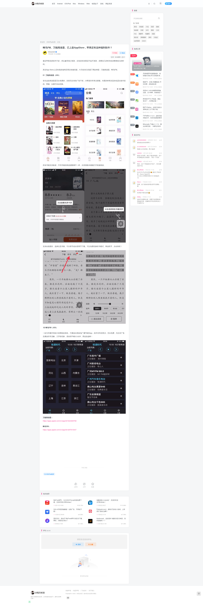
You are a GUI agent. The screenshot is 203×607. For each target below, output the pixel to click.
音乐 (135, 27)
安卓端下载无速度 (142, 193)
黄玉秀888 (140, 170)
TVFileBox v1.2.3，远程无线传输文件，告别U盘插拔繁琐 (152, 117)
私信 (123, 53)
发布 (169, 3)
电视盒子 (95, 3)
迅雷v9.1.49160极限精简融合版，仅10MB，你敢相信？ (152, 91)
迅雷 (152, 27)
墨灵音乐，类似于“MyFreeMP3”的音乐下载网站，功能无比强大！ (67, 519)
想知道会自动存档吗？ (144, 142)
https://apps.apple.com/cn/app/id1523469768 (59, 421)
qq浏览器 (137, 41)
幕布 (150, 37)
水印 (147, 30)
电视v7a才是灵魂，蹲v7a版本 (146, 149)
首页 (53, 3)
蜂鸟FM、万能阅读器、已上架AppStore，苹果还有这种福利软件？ (77, 47)
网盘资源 (109, 3)
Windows (81, 3)
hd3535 (139, 153)
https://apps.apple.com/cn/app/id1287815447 (59, 429)
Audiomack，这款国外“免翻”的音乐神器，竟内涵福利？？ (111, 519)
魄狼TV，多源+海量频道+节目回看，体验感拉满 (152, 83)
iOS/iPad (68, 3)
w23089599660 (141, 140)
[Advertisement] (84, 24)
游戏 (101, 3)
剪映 (152, 30)
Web (88, 3)
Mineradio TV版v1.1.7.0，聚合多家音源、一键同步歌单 (152, 125)
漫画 (157, 27)
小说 (147, 27)
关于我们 (91, 590)
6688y (139, 197)
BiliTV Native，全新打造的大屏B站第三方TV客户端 (152, 108)
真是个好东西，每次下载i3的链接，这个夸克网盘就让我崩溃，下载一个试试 (149, 156)
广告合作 (83, 590)
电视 (153, 34)
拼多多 (136, 37)
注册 (91, 544)
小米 (157, 30)
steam (144, 41)
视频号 (141, 34)
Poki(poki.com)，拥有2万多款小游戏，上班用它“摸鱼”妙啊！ (111, 510)
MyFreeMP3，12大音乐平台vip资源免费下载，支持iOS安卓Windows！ (67, 501)
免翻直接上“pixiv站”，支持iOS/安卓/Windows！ (107, 501)
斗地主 (156, 37)
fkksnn (139, 182)
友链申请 (68, 590)
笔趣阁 (147, 34)
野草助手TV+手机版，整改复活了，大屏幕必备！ (151, 100)
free (135, 34)
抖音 (142, 30)
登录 (79, 544)
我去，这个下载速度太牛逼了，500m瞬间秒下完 (149, 165)
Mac (74, 3)
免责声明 (76, 590)
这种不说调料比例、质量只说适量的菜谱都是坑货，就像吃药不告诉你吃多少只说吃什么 (148, 201)
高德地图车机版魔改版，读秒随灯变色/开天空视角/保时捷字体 (152, 75)
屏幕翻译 (143, 37)
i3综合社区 (51, 52)
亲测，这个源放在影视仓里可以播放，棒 (148, 185)
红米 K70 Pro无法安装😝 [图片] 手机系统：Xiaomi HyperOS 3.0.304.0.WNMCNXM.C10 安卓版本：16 (149, 175)
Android (59, 3)
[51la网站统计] (29, 602)
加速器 (136, 30)
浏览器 (141, 27)
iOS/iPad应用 (51, 42)
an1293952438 (141, 147)
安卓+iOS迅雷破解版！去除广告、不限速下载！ (67, 510)
